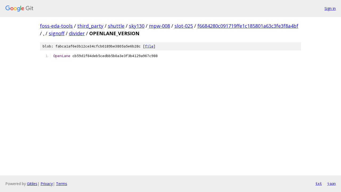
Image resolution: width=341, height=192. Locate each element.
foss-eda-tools (56, 26)
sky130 (136, 26)
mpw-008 (159, 26)
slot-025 (183, 26)
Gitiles (32, 183)
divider (77, 33)
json (331, 183)
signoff (56, 33)
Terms (61, 183)
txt (318, 183)
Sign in (330, 8)
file (149, 46)
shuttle (116, 26)
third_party (90, 26)
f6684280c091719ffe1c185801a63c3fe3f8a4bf (247, 26)
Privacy (46, 183)
